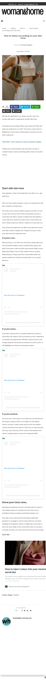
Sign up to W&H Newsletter (28, 4)
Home (4, 28)
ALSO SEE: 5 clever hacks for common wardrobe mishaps (21, 142)
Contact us (12, 4)
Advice (22, 28)
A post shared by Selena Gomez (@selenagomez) (23, 495)
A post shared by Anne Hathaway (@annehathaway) (23, 322)
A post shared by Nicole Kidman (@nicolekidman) (23, 407)
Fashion (13, 28)
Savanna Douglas (26, 45)
